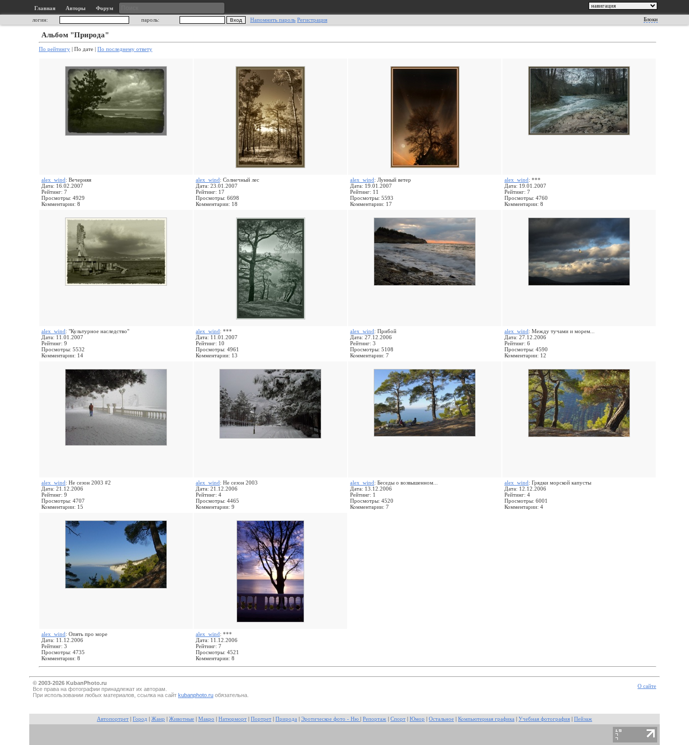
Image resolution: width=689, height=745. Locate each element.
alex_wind (53, 180)
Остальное (441, 719)
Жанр (158, 719)
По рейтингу (54, 49)
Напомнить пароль (273, 20)
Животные (181, 719)
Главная (44, 8)
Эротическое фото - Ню (330, 719)
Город (140, 719)
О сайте (647, 686)
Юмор (417, 719)
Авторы (76, 8)
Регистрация (312, 20)
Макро (206, 719)
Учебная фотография (544, 719)
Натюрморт (232, 719)
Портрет (261, 719)
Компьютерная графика (486, 719)
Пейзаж (583, 719)
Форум (104, 8)
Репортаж (374, 719)
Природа (286, 719)
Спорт (398, 719)
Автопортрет (113, 719)
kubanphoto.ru (195, 695)
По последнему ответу (124, 49)
